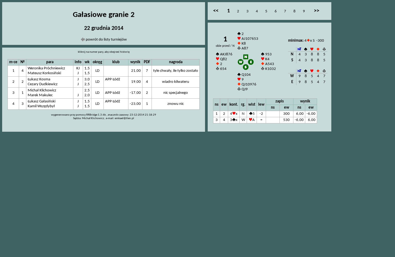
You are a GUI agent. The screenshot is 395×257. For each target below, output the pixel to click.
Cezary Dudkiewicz (43, 84)
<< (215, 11)
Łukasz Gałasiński (41, 101)
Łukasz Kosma (39, 79)
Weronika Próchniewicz (46, 68)
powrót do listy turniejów (106, 40)
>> (316, 11)
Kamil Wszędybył (41, 106)
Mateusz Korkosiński (44, 73)
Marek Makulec (40, 95)
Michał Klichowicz (42, 90)
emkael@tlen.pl (124, 118)
